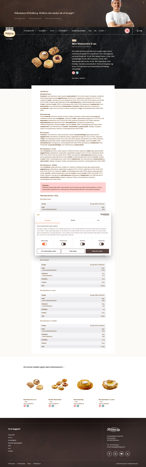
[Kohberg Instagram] (115, 453)
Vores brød (42, 30)
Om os (52, 30)
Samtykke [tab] (48, 220)
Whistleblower (37, 463)
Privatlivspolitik (21, 463)
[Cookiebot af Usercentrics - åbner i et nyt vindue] (101, 214)
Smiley (29, 463)
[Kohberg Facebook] (109, 453)
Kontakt (101, 30)
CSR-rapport (11, 463)
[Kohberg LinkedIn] (127, 453)
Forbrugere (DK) (19, 18)
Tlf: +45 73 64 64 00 (113, 445)
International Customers (53, 18)
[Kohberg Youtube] (121, 453)
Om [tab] (98, 220)
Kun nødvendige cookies (48, 251)
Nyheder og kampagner (79, 30)
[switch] (63, 244)
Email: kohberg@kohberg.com (116, 447)
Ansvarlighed (63, 30)
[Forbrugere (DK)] (9, 31)
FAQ (90, 30)
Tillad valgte (73, 251)
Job (95, 30)
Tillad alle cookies (97, 251)
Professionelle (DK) (35, 18)
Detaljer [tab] (73, 220)
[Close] (143, 2)
